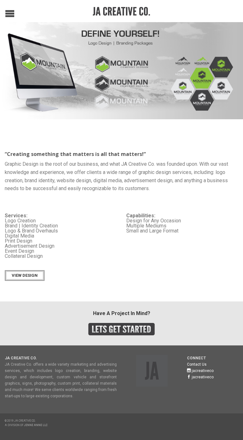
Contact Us (197, 364)
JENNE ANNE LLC (35, 425)
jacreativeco (202, 371)
